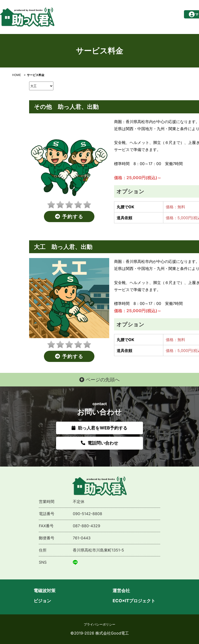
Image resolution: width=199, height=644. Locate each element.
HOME (16, 75)
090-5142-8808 (87, 513)
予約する (71, 216)
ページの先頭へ (102, 380)
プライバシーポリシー (99, 624)
